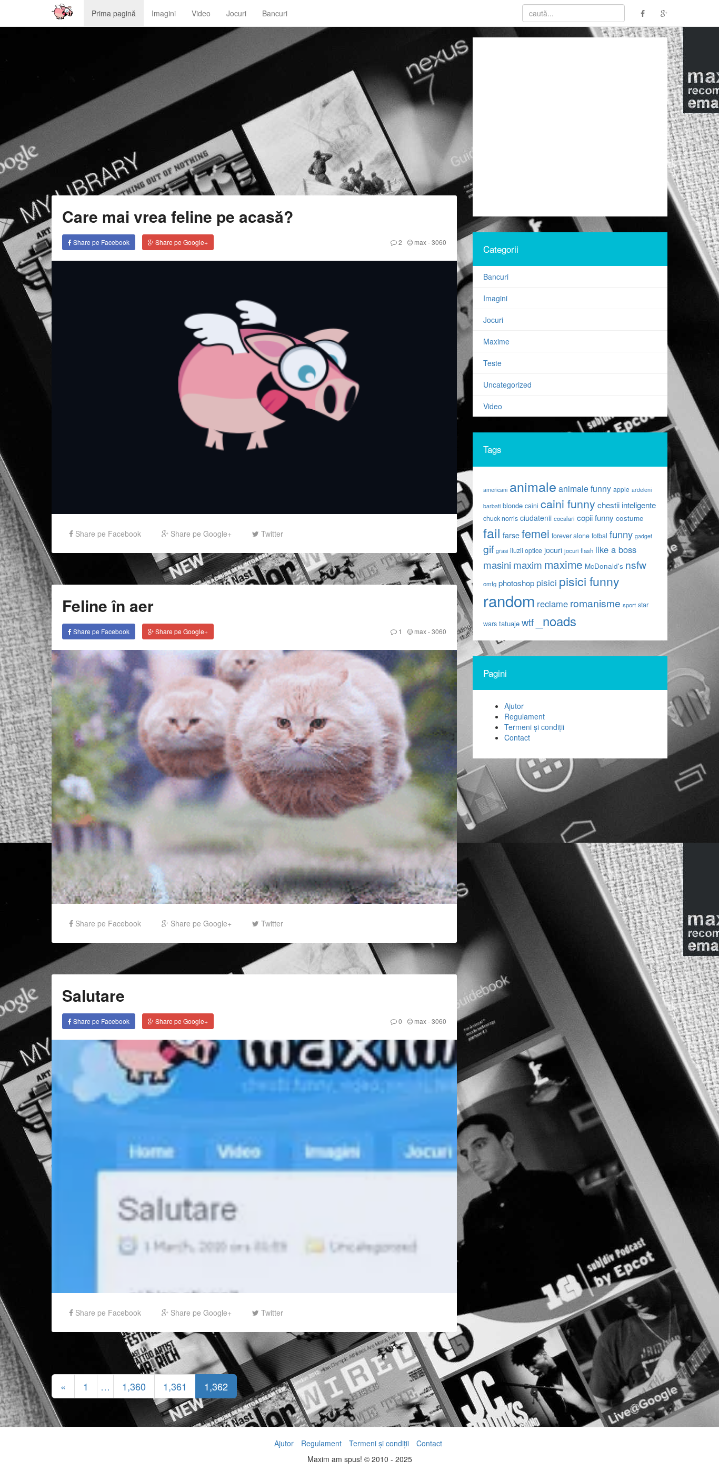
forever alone (571, 535)
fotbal (599, 535)
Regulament (524, 716)
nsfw (635, 564)
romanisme (595, 603)
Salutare (93, 995)
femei (536, 533)
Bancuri (274, 13)
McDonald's (604, 566)
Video (201, 13)
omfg (489, 583)
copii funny (595, 517)
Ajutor (514, 705)
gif (488, 548)
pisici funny (589, 581)
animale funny (584, 488)
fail (492, 532)
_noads (556, 620)
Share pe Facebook (100, 242)
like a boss (615, 549)
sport (629, 604)
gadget (643, 536)
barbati (492, 506)
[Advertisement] (570, 127)
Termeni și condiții (534, 727)
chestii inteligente (626, 504)
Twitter (271, 533)
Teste (492, 363)
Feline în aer (108, 605)
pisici (546, 582)
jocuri (553, 550)
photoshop (516, 582)
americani (495, 490)
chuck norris (500, 518)
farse (511, 535)
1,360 (134, 1386)
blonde (513, 505)
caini (531, 505)
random (509, 600)
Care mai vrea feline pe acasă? (177, 216)
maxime (563, 564)
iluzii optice (526, 550)
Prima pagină (114, 13)
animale (533, 486)
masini (497, 564)
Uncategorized (507, 384)
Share (107, 533)
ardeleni (642, 490)
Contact (517, 737)
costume (630, 518)
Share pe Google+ (181, 242)
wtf (528, 622)
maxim (527, 564)
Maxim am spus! (58, 13)
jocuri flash (578, 550)
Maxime (496, 341)
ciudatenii (536, 517)
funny (621, 534)
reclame (552, 603)
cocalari (564, 518)
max (419, 242)
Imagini (164, 13)
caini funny (568, 503)
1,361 (175, 1386)
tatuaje (509, 623)
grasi (502, 551)
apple (621, 489)
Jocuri (236, 13)
